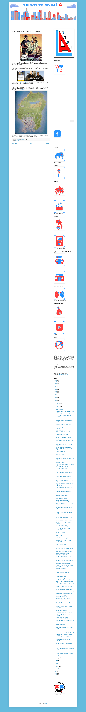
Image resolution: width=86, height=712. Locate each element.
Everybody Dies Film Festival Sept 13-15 (63, 537)
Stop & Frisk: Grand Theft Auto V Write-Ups (63, 556)
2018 (56, 392)
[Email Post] (26, 139)
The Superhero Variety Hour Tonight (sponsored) (65, 586)
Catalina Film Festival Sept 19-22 (62, 500)
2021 (56, 388)
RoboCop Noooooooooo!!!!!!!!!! (61, 610)
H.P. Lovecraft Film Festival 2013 (62, 434)
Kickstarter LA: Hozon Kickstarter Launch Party (64, 530)
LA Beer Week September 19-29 (62, 562)
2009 (56, 674)
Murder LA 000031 (59, 535)
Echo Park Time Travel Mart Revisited (62, 538)
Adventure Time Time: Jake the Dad (62, 526)
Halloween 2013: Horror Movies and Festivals (64, 413)
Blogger (45, 703)
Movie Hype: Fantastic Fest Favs (62, 525)
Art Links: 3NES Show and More (61, 596)
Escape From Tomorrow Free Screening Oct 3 (64, 487)
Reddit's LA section (23, 89)
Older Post (47, 143)
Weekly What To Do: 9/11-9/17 (61, 554)
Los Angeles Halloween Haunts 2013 (62, 468)
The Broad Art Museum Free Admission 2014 (64, 491)
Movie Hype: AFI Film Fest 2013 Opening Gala (64, 560)
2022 (56, 386)
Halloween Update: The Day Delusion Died (64, 426)
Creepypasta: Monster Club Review (62, 439)
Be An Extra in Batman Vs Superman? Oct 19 (64, 476)
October (57, 405)
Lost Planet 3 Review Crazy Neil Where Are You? (65, 632)
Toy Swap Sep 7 (59, 622)
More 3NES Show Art (59, 609)
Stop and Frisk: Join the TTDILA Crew (62, 408)
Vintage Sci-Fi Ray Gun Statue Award (62, 572)
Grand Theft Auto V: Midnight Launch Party (63, 542)
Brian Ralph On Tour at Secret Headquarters (64, 551)
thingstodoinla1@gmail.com (63, 374)
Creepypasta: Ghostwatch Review (62, 495)
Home (31, 143)
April (57, 663)
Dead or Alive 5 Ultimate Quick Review (63, 563)
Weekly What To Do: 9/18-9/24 (61, 498)
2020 (56, 389)
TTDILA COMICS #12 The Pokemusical (63, 598)
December (58, 402)
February (57, 666)
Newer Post (14, 143)
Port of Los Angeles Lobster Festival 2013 (63, 626)
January (57, 668)
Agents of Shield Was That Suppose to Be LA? (64, 440)
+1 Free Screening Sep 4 (60, 624)
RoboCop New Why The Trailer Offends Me (64, 589)
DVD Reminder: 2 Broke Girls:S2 (62, 466)
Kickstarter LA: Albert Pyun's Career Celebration (64, 565)
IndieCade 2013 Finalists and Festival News (64, 550)
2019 (56, 391)
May (57, 661)
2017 (56, 394)
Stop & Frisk (17, 140)
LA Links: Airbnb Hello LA (60, 451)
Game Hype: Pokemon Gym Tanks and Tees (64, 505)
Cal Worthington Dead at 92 (61, 568)
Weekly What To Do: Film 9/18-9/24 (62, 497)
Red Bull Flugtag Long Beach (61, 435)
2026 (56, 380)
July (57, 658)
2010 (56, 673)
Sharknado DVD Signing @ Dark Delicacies (64, 595)
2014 (56, 399)
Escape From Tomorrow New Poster (62, 604)
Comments (57, 144)
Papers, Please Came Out (60, 655)
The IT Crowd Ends (59, 409)
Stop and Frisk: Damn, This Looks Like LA (63, 447)
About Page (57, 125)
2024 (56, 383)
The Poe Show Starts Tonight (61, 485)
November (58, 403)
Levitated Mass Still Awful (60, 462)
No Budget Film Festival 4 (60, 454)
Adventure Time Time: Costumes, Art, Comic (64, 472)
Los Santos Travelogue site (23, 82)
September (58, 406)
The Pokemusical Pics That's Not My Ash (63, 587)
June (57, 660)
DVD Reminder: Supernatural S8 (62, 566)
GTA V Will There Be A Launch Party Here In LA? (64, 653)
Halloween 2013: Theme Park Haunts (62, 553)
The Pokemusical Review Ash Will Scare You (64, 593)
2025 (56, 381)
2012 (56, 670)
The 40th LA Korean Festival (61, 544)
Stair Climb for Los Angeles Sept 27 (62, 501)
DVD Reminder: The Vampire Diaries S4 (63, 641)
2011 (56, 671)
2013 (56, 400)
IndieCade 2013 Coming (60, 578)
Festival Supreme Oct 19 (60, 532)
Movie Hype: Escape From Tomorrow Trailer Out (64, 548)
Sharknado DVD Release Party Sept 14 (63, 618)
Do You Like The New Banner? (61, 534)
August (57, 657)
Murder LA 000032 (59, 430)
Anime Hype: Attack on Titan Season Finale (63, 424)
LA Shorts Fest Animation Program (62, 576)
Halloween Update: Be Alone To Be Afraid (63, 437)
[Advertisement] (36, 23)
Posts (56, 142)
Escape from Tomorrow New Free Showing (63, 452)
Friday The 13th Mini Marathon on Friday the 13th (65, 579)
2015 (56, 397)
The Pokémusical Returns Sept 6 (62, 617)
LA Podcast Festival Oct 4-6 (61, 461)
